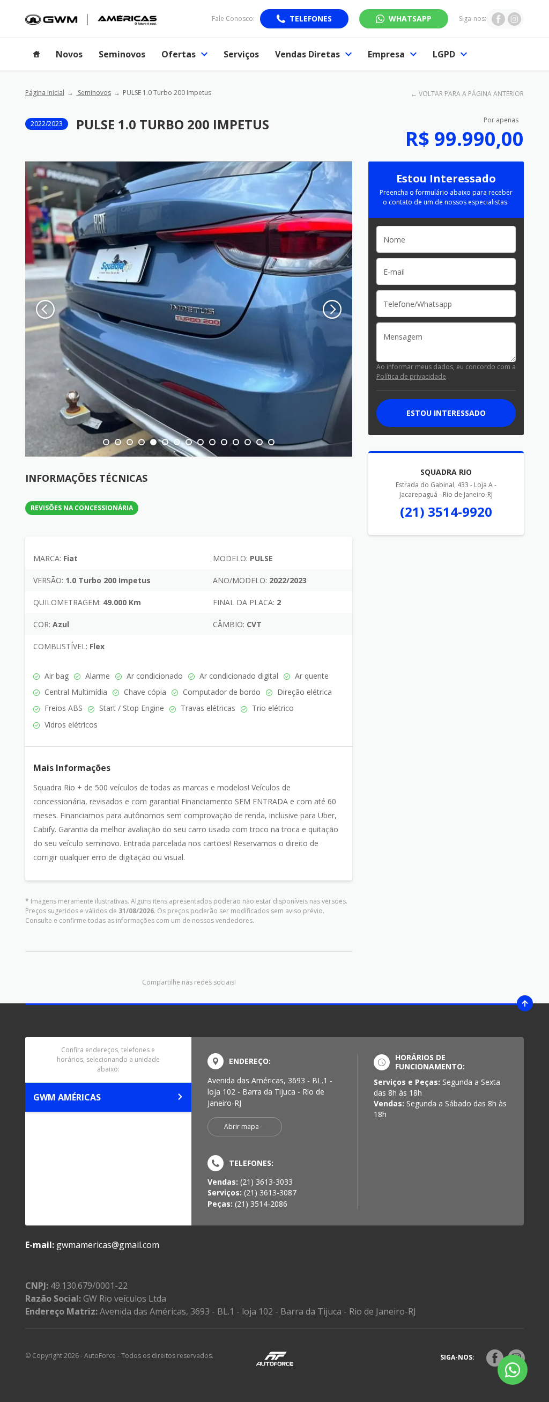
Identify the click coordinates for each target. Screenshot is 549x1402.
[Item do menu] (36, 54)
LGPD (444, 54)
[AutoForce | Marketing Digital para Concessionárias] (274, 1358)
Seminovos (122, 54)
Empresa (386, 54)
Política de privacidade (411, 376)
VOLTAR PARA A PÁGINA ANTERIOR (471, 93)
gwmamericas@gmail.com (107, 1245)
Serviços (241, 54)
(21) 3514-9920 (446, 511)
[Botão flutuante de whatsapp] (513, 1370)
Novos (69, 54)
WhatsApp (410, 18)
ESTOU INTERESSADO (446, 413)
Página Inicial (44, 92)
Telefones (311, 18)
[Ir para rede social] (498, 19)
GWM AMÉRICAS (67, 1097)
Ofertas (178, 54)
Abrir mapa (241, 1126)
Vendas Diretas (307, 54)
